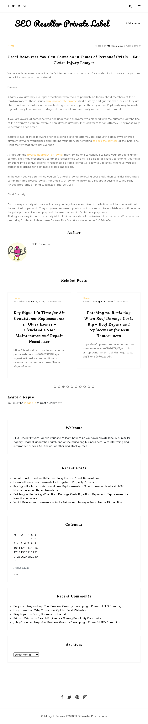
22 (32, 552)
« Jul (15, 574)
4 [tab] (67, 387)
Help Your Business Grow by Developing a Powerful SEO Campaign (80, 606)
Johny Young (21, 622)
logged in (30, 403)
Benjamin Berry (23, 606)
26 (22, 556)
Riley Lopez (20, 614)
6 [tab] (76, 387)
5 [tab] (72, 387)
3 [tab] (63, 387)
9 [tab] (89, 387)
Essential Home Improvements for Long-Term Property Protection (55, 482)
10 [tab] (93, 387)
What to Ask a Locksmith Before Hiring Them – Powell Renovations (56, 478)
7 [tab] (80, 387)
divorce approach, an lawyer (45, 154)
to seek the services (105, 140)
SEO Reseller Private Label (62, 23)
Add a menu (133, 23)
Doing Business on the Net (49, 614)
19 (22, 552)
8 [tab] (84, 387)
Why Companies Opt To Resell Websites (60, 610)
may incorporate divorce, (61, 101)
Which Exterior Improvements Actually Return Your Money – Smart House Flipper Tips (67, 502)
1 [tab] (55, 387)
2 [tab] (59, 387)
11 (18, 548)
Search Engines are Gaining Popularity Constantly (69, 618)
